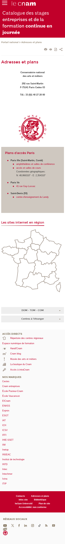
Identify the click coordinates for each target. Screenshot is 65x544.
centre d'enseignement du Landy (32, 197)
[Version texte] (50, 49)
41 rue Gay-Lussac (25, 186)
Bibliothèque (40, 500)
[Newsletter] (5, 529)
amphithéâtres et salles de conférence (35, 164)
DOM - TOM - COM (32, 310)
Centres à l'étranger (32, 318)
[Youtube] (5, 525)
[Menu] (4, 3)
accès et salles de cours (28, 168)
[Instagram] (32, 525)
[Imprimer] (45, 50)
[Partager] (60, 50)
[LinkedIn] (25, 525)
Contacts (20, 496)
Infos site (23, 500)
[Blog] (53, 525)
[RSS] (46, 525)
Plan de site (44, 503)
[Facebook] (19, 525)
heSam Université (24, 503)
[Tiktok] (39, 525)
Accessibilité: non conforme (32, 507)
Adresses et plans (31, 42)
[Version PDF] (55, 49)
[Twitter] (12, 525)
